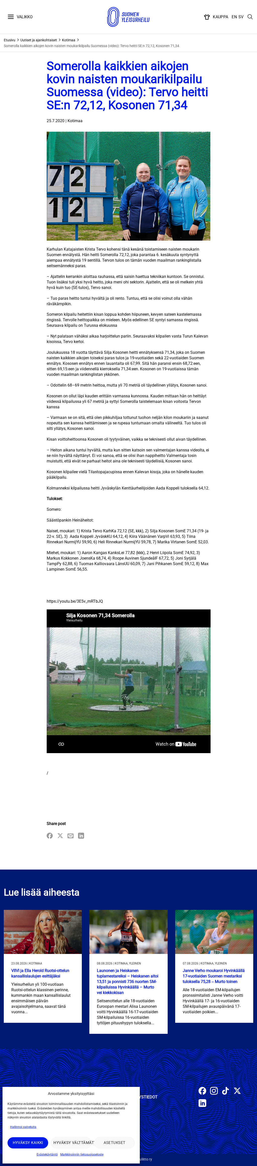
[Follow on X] (237, 1091)
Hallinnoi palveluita (23, 1127)
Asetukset (114, 1142)
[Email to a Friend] (71, 836)
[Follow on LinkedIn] (202, 1103)
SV (241, 17)
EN (234, 17)
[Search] (250, 17)
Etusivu (9, 40)
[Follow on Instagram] (214, 1091)
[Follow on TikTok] (225, 1091)
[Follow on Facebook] (202, 1091)
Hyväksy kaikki (28, 1142)
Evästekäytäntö (47, 1154)
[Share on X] (60, 836)
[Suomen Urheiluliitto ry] (128, 17)
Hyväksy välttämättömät (72, 1142)
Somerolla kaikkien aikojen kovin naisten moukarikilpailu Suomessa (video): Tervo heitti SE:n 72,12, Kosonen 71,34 (91, 46)
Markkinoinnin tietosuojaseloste (81, 1154)
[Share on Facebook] (50, 836)
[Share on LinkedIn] (81, 836)
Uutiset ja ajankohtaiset (38, 40)
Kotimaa (68, 40)
